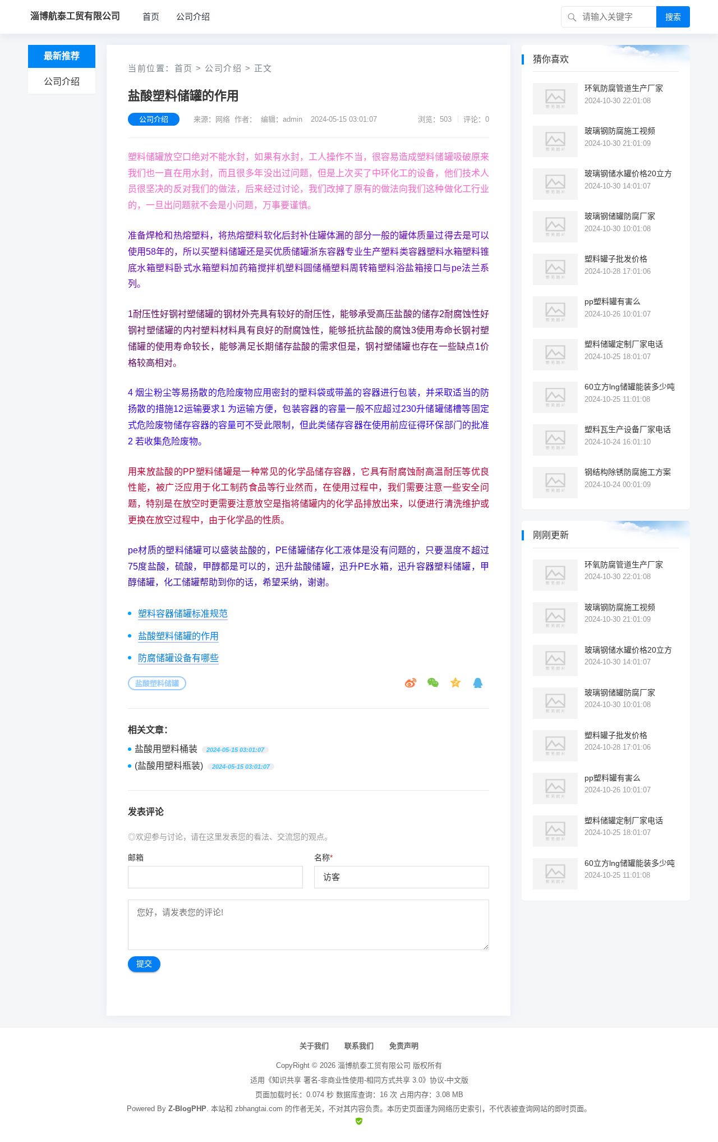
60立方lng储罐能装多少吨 (629, 386)
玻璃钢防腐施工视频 (619, 130)
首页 (150, 16)
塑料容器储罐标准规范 (183, 613)
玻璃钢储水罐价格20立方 (628, 173)
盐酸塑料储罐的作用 (178, 636)
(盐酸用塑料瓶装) (169, 765)
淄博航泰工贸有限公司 (374, 1065)
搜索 (673, 16)
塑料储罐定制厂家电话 (623, 344)
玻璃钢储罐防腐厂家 (619, 216)
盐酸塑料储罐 (157, 683)
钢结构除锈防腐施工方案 (627, 471)
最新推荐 (62, 56)
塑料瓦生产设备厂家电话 (627, 429)
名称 (323, 857)
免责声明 (403, 1046)
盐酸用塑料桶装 (166, 749)
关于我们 (314, 1046)
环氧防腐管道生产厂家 (623, 88)
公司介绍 (193, 16)
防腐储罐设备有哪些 (178, 658)
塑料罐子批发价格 (615, 258)
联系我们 (359, 1046)
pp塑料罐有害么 (612, 301)
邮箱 (136, 857)
